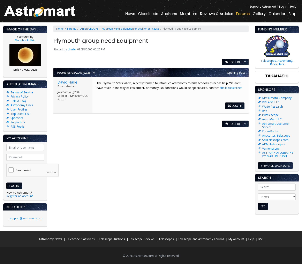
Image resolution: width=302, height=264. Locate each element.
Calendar (277, 13)
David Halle (67, 82)
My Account (236, 239)
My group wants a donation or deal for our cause (130, 28)
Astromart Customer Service (276, 125)
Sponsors (16, 118)
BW (264, 111)
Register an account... (20, 196)
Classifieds (148, 13)
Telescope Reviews (141, 239)
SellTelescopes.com (275, 140)
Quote (236, 106)
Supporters (17, 122)
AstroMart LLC (272, 119)
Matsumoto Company (277, 98)
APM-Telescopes (273, 144)
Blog (292, 13)
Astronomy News (50, 239)
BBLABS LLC (270, 102)
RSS (260, 239)
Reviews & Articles (216, 13)
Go (263, 206)
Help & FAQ (18, 101)
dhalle (72, 49)
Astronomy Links (21, 105)
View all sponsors (275, 165)
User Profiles (19, 109)
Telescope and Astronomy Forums (201, 239)
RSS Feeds (17, 126)
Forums (243, 13)
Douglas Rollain (25, 40)
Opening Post (236, 72)
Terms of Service (21, 92)
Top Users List (20, 114)
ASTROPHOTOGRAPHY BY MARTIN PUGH (277, 154)
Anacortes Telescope (276, 135)
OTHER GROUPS (89, 28)
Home (59, 28)
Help (293, 7)
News (130, 13)
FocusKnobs (270, 131)
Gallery (259, 13)
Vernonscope (271, 148)
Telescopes (166, 239)
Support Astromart (263, 7)
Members (188, 13)
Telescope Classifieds (80, 239)
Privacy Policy (19, 96)
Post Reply (237, 62)
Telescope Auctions (112, 239)
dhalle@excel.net (231, 88)
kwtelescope (270, 115)
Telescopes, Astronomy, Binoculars (277, 62)
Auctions (169, 13)
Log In (283, 7)
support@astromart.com (25, 218)
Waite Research (272, 106)
